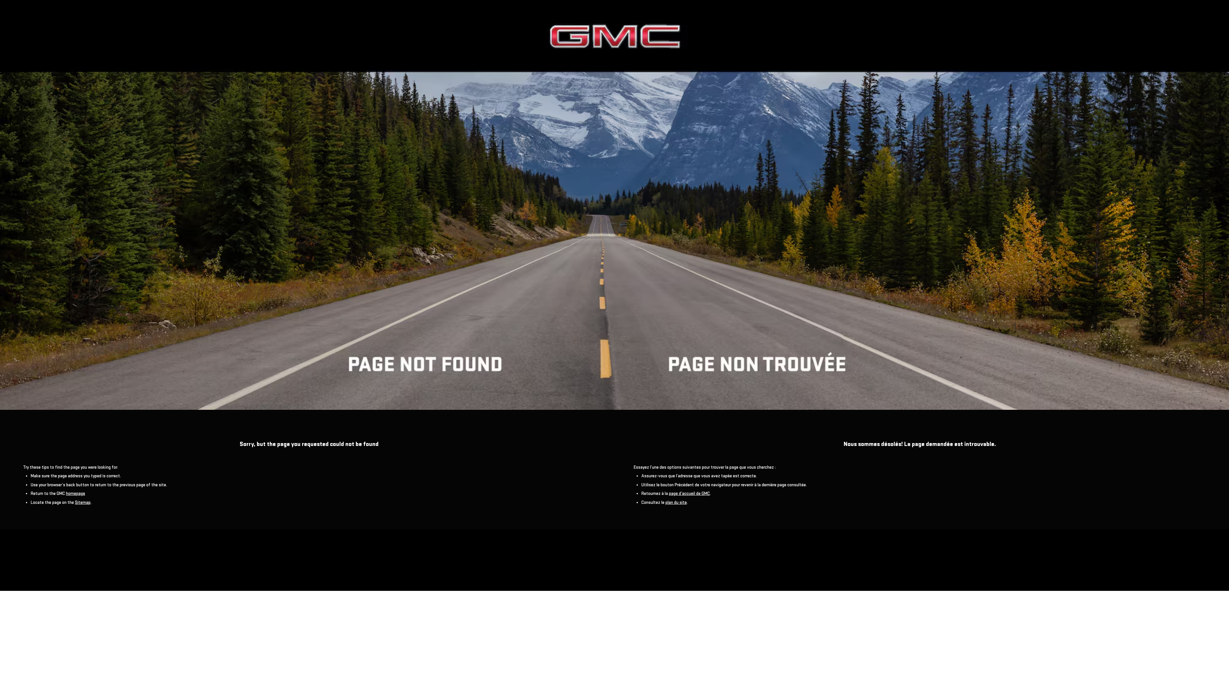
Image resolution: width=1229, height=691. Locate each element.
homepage (75, 493)
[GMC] (614, 205)
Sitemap (83, 502)
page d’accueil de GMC (689, 493)
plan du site (676, 502)
